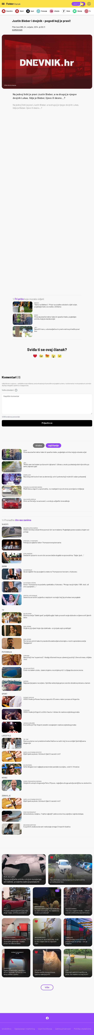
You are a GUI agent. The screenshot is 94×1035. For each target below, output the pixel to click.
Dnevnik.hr (9, 11)
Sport (32, 11)
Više (47, 987)
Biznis (68, 11)
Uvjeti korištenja (45, 1029)
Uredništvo (6, 1029)
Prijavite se (47, 423)
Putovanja (44, 11)
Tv (90, 11)
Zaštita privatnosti (63, 1029)
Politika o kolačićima (82, 1029)
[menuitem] (89, 3)
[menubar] (89, 3)
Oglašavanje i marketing (24, 1029)
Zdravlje (79, 11)
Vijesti (22, 11)
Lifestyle (56, 11)
